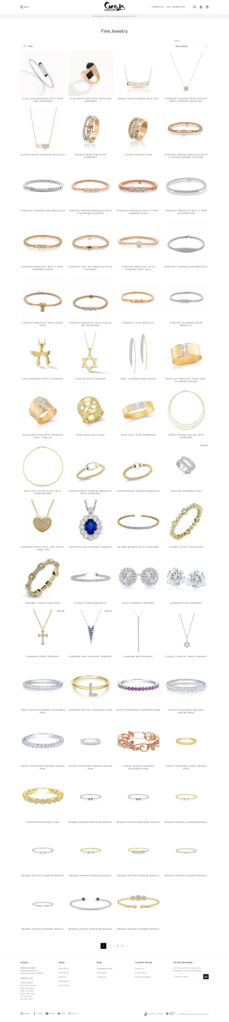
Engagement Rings (104, 968)
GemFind (205, 1014)
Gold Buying (64, 981)
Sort (177, 41)
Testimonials (64, 972)
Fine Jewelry (102, 972)
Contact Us (157, 7)
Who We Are (64, 968)
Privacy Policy (140, 972)
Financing (62, 977)
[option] (114, 16)
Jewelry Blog (64, 985)
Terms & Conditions (143, 977)
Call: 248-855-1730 (175, 7)
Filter (30, 46)
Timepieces (101, 977)
